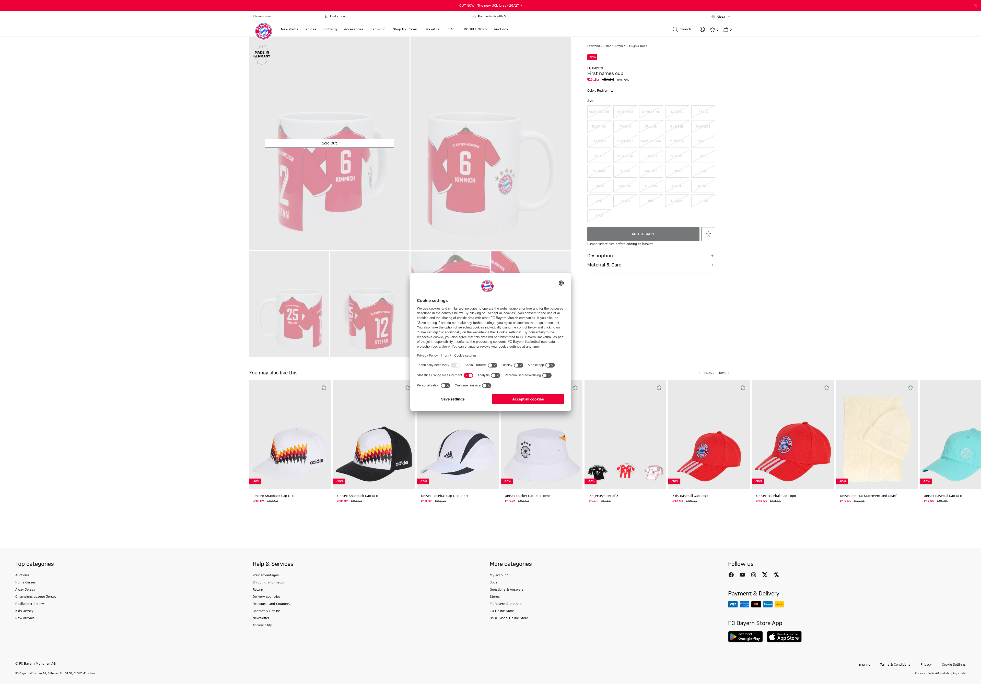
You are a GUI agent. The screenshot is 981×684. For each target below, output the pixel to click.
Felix (703, 112)
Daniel (677, 112)
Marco (625, 186)
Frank (625, 126)
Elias (703, 201)
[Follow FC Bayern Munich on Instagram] (754, 575)
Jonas (599, 186)
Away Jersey (25, 589)
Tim (703, 171)
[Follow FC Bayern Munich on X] (765, 575)
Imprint (864, 664)
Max (599, 215)
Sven (703, 156)
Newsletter (261, 618)
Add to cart (643, 234)
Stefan (677, 156)
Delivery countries (267, 597)
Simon (651, 156)
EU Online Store (502, 611)
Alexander (599, 112)
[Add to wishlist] (708, 234)
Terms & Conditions (895, 664)
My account (499, 575)
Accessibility (262, 625)
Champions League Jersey (35, 597)
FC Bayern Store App (506, 604)
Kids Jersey (24, 611)
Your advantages (266, 575)
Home (607, 46)
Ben (651, 201)
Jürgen (677, 126)
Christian (651, 112)
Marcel (651, 171)
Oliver (651, 186)
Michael (677, 141)
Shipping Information (269, 582)
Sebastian (625, 156)
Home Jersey (25, 582)
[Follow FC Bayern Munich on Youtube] (742, 575)
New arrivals (24, 618)
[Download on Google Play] (745, 636)
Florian (599, 126)
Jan (599, 201)
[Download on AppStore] (784, 636)
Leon (625, 201)
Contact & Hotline (266, 611)
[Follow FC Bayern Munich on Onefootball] (776, 575)
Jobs (493, 582)
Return (258, 589)
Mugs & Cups (638, 46)
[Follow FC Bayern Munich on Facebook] (731, 575)
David (677, 186)
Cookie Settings (954, 664)
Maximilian (651, 141)
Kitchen (620, 46)
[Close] (976, 6)
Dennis (703, 186)
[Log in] (702, 29)
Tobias (625, 171)
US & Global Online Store (509, 618)
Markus (703, 126)
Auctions (22, 575)
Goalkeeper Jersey (29, 604)
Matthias (625, 141)
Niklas (677, 201)
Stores (495, 597)
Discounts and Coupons (271, 604)
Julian (651, 126)
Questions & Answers (506, 589)
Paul (703, 141)
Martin (599, 141)
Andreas (625, 112)
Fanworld (593, 46)
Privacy (926, 664)
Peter (599, 156)
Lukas (677, 171)
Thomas (599, 171)
